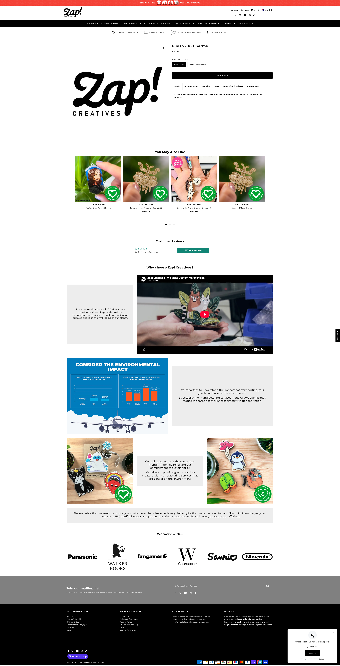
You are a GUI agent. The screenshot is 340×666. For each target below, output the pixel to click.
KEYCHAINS (149, 23)
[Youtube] (244, 15)
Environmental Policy (129, 625)
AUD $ (268, 10)
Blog (69, 630)
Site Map (71, 627)
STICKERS (91, 23)
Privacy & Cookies (74, 622)
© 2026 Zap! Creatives (76, 662)
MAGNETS (165, 23)
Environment (253, 86)
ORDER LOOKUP (245, 23)
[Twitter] (239, 15)
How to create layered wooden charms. (189, 619)
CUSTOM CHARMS (109, 23)
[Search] (259, 10)
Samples (206, 86)
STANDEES (227, 23)
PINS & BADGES (131, 23)
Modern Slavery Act (128, 630)
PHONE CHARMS (183, 23)
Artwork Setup (191, 86)
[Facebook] (235, 15)
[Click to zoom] (164, 48)
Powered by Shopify (95, 662)
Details (177, 86)
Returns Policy (126, 622)
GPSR (122, 627)
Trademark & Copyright (77, 625)
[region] (170, 3)
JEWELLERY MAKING (207, 23)
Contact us (124, 616)
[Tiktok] (253, 15)
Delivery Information (129, 619)
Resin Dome (178, 65)
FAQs (216, 86)
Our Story (71, 616)
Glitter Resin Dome (197, 65)
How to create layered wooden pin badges (190, 622)
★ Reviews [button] (338, 335)
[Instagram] (249, 15)
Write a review (193, 250)
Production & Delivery (233, 86)
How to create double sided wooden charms (191, 616)
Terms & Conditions (75, 619)
